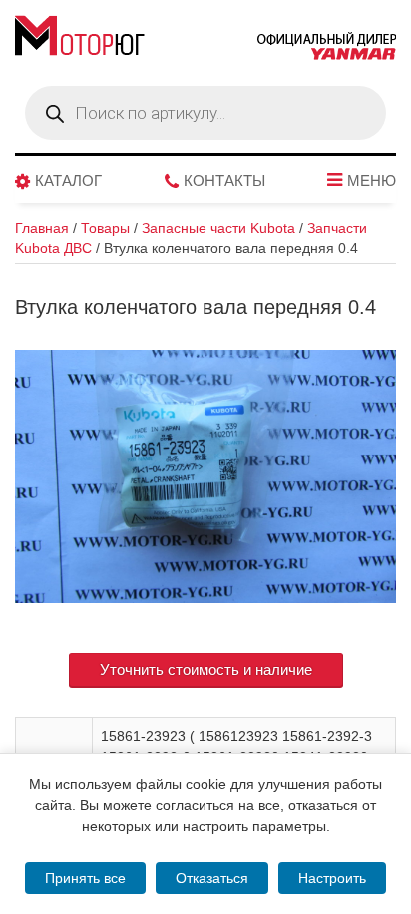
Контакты (224, 181)
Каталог (68, 181)
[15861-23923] (205, 476)
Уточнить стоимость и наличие (206, 669)
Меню (371, 181)
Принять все (85, 878)
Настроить (332, 878)
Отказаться (212, 878)
